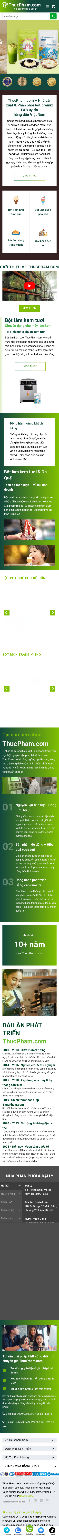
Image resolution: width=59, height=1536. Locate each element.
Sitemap (7, 1512)
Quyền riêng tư (22, 1512)
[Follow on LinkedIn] (41, 1500)
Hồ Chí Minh (8, 1193)
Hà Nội (5, 1185)
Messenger (40, 1534)
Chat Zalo (18, 1534)
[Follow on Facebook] (29, 1500)
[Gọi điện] (29, 1529)
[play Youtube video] (29, 286)
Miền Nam (7, 1218)
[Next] (52, 613)
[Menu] (47, 6)
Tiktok (52, 1535)
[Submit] (53, 16)
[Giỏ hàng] (54, 6)
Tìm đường (6, 1534)
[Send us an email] (35, 1500)
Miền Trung (7, 1210)
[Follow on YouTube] (47, 1500)
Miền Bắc (6, 1202)
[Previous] (7, 613)
